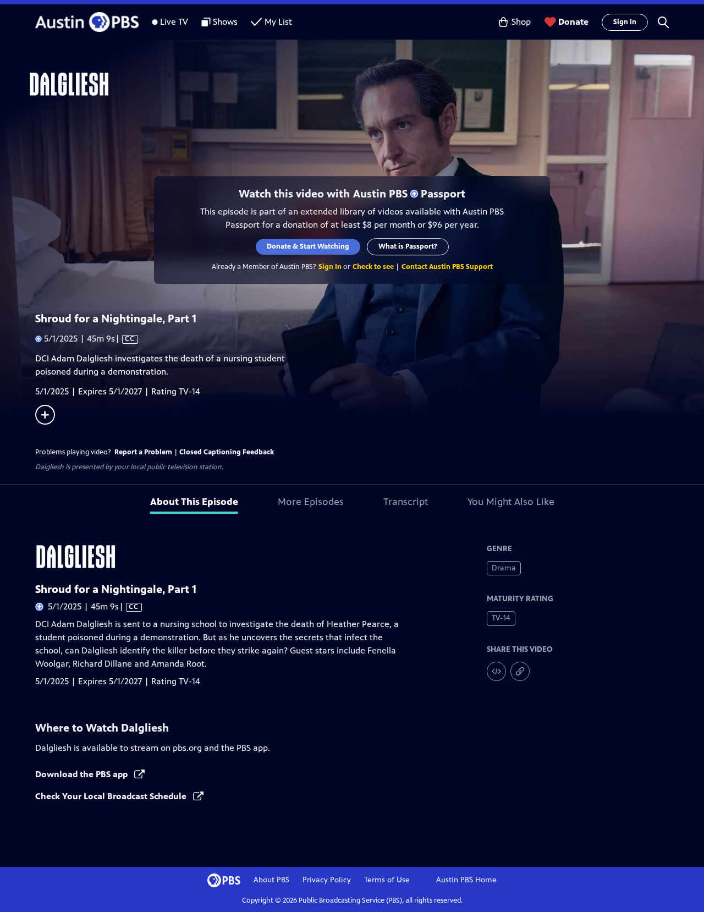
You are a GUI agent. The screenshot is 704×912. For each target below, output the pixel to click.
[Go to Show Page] (366, 84)
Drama (504, 568)
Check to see (373, 266)
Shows (225, 22)
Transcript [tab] (405, 502)
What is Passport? (407, 246)
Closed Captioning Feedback (226, 452)
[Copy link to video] (520, 671)
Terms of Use (387, 879)
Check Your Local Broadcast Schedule (112, 796)
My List (278, 22)
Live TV (174, 22)
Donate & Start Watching (308, 246)
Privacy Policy (326, 879)
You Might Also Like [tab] (511, 502)
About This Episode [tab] (194, 502)
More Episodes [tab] (311, 502)
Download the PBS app (82, 774)
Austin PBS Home (466, 879)
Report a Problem (143, 452)
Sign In (624, 22)
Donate (573, 22)
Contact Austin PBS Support (447, 266)
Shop (521, 22)
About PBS (271, 879)
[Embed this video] (496, 671)
